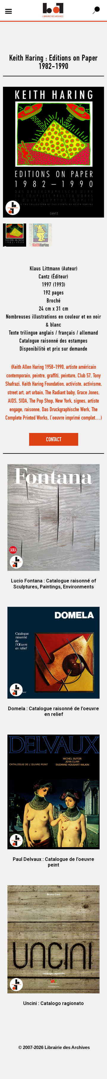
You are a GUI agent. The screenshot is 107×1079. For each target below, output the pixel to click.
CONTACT (53, 440)
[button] (8, 11)
